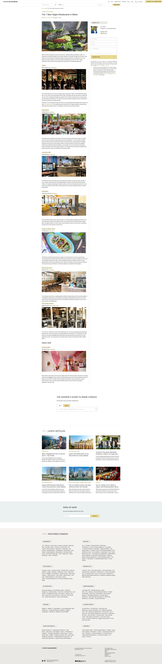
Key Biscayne (47, 586)
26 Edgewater (59, 550)
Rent (112, 1)
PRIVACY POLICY (108, 656)
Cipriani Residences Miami (103, 557)
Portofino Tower (65, 570)
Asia (88, 570)
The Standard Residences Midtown (56, 610)
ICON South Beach (49, 576)
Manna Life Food (47, 267)
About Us (107, 650)
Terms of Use (99, 65)
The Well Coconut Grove (91, 618)
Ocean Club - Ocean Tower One (52, 595)
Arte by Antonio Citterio (87, 630)
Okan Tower (92, 593)
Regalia (51, 635)
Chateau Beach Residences (58, 630)
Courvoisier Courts (89, 573)
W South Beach (55, 573)
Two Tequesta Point (106, 570)
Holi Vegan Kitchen (47, 303)
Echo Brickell (94, 555)
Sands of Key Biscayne (50, 596)
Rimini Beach (93, 631)
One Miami (91, 598)
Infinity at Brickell (94, 545)
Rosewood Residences (51, 578)
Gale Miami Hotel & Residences (95, 596)
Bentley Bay (60, 572)
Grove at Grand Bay (93, 610)
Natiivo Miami (99, 593)
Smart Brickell (103, 552)
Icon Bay (56, 547)
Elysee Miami (66, 550)
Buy (109, 1)
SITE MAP (106, 655)
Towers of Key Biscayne (62, 596)
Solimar (99, 631)
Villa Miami (54, 555)
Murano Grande (63, 573)
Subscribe (116, 4)
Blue (59, 553)
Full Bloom (45, 191)
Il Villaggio (47, 573)
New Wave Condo (48, 547)
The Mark (87, 545)
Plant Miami (45, 110)
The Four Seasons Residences (96, 547)
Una (109, 552)
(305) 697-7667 (103, 31)
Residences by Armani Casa (60, 635)
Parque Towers (63, 633)
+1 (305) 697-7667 (78, 654)
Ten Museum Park (86, 590)
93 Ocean (88, 636)
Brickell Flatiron (102, 555)
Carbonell (84, 570)
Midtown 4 (50, 608)
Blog (132, 1)
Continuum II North (55, 570)
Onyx (49, 555)
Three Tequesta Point (95, 570)
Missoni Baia (58, 552)
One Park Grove (85, 608)
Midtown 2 (44, 608)
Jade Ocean (48, 631)
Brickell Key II (100, 572)
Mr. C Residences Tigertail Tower (93, 611)
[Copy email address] (106, 33)
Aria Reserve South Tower (51, 553)
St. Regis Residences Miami (100, 558)
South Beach (47, 566)
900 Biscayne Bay (95, 590)
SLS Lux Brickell (95, 552)
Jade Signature (56, 631)
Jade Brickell (90, 558)
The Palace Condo (94, 550)
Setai (65, 572)
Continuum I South (46, 570)
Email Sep (102, 33)
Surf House (88, 633)
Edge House (65, 553)
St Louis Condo (102, 573)
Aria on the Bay (63, 547)
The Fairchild (105, 611)
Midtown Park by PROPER (61, 611)
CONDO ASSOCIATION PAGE (110, 652)
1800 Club (47, 545)
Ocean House (58, 576)
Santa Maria (96, 548)
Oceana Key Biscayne (47, 590)
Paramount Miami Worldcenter (100, 591)
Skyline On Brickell (104, 548)
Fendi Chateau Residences (99, 630)
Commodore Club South (52, 593)
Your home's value (109, 648)
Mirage (109, 630)
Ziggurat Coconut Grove (104, 618)
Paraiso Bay (64, 548)
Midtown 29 (52, 611)
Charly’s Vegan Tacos (48, 228)
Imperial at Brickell (87, 548)
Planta (44, 65)
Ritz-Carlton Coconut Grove (92, 616)
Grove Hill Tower (91, 615)
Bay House (58, 548)
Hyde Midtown (56, 608)
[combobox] (77, 409)
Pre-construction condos (110, 649)
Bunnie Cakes (46, 347)
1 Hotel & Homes (50, 575)
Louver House (58, 575)
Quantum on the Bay (62, 545)
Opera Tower (53, 545)
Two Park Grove (94, 608)
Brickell (86, 541)
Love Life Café (46, 152)
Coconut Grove (88, 604)
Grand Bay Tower (52, 591)
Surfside (86, 626)
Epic (86, 591)
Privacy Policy (106, 65)
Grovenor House (100, 615)
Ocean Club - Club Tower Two (64, 591)
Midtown (45, 604)
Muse (62, 631)
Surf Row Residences (96, 633)
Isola (95, 573)
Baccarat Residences (91, 557)
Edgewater (46, 541)
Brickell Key (87, 566)
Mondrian (54, 572)
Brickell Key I (92, 572)
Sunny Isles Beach (49, 626)
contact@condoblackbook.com (80, 655)
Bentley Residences (46, 630)
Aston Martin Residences (93, 595)
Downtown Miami (88, 586)
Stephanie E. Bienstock (47, 17)
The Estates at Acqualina (53, 633)
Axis (83, 545)
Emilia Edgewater (50, 552)
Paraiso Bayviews (50, 550)
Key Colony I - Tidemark (64, 593)
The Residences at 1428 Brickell (99, 553)
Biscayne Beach (50, 548)
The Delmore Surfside (102, 635)
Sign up (95, 516)
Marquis (90, 591)
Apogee (49, 572)
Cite (43, 545)
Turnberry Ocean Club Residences (62, 638)
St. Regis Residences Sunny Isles (62, 636)
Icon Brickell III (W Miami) (105, 550)
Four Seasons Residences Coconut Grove (97, 613)
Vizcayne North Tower (99, 598)
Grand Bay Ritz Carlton (58, 590)
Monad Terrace (66, 575)
